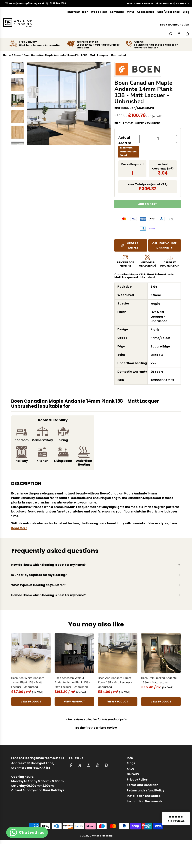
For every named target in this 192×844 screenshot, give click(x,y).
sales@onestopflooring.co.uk (26, 3)
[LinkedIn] (106, 765)
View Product (31, 701)
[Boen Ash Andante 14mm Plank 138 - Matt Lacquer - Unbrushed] (117, 653)
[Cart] (187, 34)
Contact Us (183, 3)
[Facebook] (71, 765)
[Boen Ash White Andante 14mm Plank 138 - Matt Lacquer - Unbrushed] (31, 653)
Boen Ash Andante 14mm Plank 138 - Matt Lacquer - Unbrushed (115, 682)
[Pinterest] (97, 765)
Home (7, 55)
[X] (80, 765)
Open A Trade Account (140, 3)
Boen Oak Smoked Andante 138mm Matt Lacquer (159, 680)
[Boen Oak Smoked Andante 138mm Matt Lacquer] (161, 653)
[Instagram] (88, 765)
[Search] (171, 34)
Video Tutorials (165, 3)
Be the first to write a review (96, 728)
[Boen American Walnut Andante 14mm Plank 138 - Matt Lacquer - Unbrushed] (74, 653)
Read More (19, 528)
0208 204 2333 (58, 3)
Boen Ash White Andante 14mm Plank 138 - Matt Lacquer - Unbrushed (27, 682)
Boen (17, 55)
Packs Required (132, 164)
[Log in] (179, 34)
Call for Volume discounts (164, 245)
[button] (32, 104)
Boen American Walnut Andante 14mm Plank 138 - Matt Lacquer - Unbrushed (72, 682)
